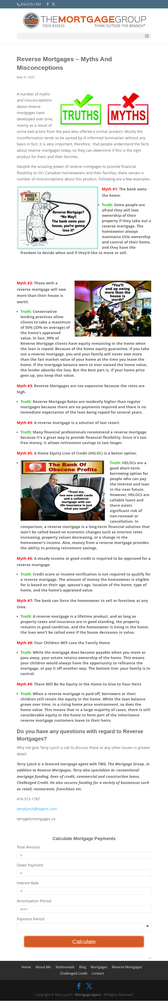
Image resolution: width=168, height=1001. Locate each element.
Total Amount (28, 847)
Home (26, 967)
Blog (82, 967)
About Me (43, 967)
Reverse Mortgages (127, 967)
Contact (98, 973)
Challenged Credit (73, 973)
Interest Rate (28, 882)
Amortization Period (34, 900)
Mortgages (99, 967)
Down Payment (30, 865)
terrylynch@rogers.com (37, 808)
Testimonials (65, 967)
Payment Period (30, 918)
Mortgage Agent (88, 994)
